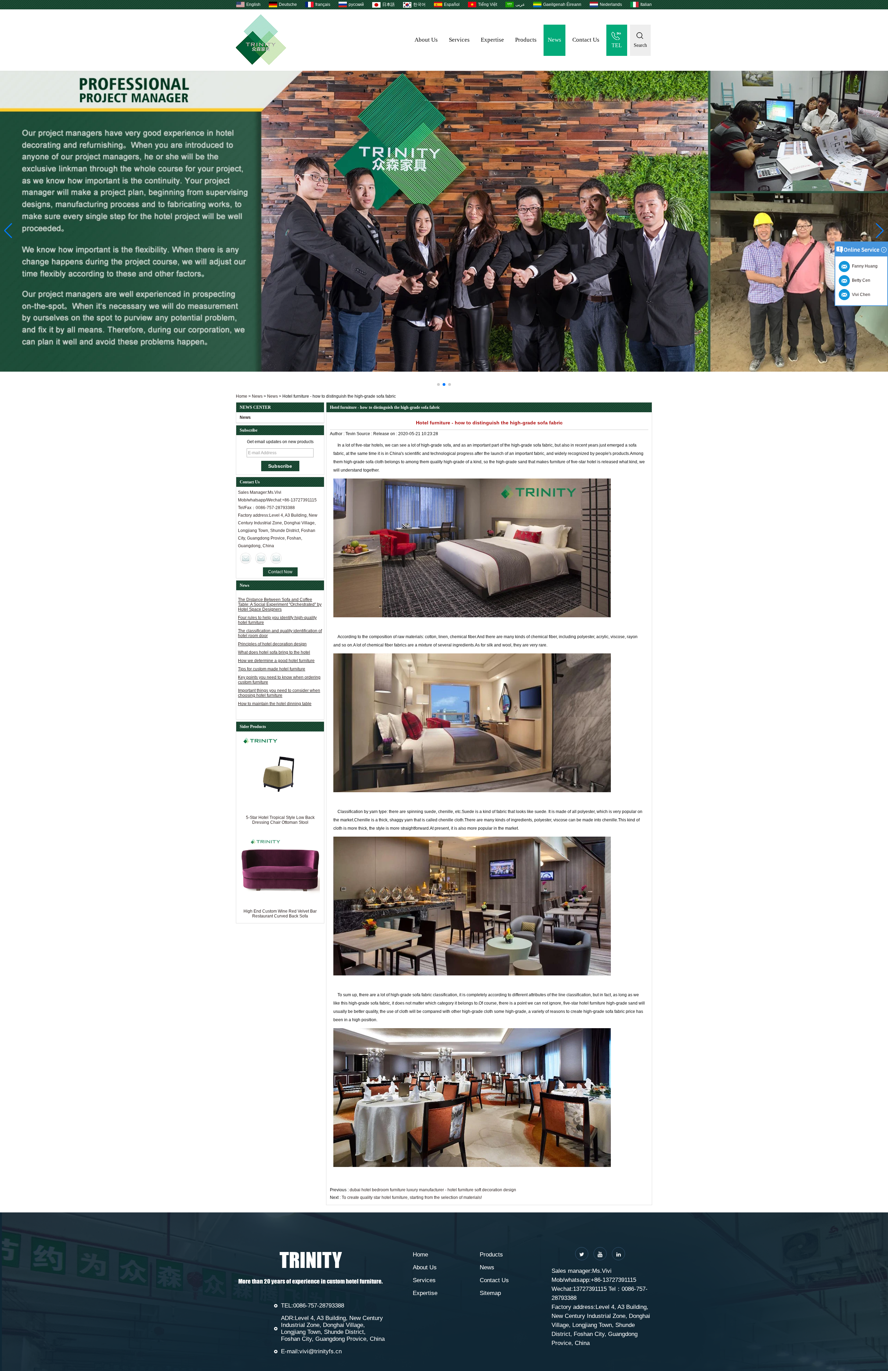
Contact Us (585, 39)
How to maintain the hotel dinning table (274, 703)
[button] (438, 384)
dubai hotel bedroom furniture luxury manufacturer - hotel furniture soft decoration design (433, 1189)
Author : (337, 433)
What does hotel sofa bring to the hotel (274, 652)
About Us (426, 39)
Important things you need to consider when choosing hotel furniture (279, 693)
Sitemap (490, 1293)
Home (241, 396)
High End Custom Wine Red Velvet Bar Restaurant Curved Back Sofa (280, 914)
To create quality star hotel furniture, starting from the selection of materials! (412, 1197)
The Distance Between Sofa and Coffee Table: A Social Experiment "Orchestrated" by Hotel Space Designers (280, 604)
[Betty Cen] (260, 558)
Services (459, 39)
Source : (365, 433)
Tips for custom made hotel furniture (271, 669)
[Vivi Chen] (245, 558)
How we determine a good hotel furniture (276, 660)
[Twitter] (581, 1253)
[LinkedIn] (618, 1253)
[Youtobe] (600, 1253)
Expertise (492, 39)
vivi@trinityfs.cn (320, 1351)
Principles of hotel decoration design (272, 644)
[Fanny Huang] (276, 558)
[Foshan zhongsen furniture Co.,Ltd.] (261, 63)
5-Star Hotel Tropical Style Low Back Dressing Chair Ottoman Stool (280, 820)
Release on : (385, 433)
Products (526, 39)
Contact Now (280, 571)
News (554, 39)
